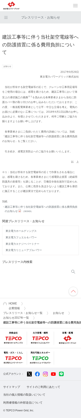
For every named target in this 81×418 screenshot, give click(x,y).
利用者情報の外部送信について (23, 402)
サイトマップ (11, 386)
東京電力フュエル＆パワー (21, 237)
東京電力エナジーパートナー (22, 243)
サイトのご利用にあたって (43, 386)
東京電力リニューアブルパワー (24, 250)
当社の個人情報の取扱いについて (24, 394)
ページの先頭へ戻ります (73, 291)
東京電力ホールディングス (21, 230)
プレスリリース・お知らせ (40, 17)
